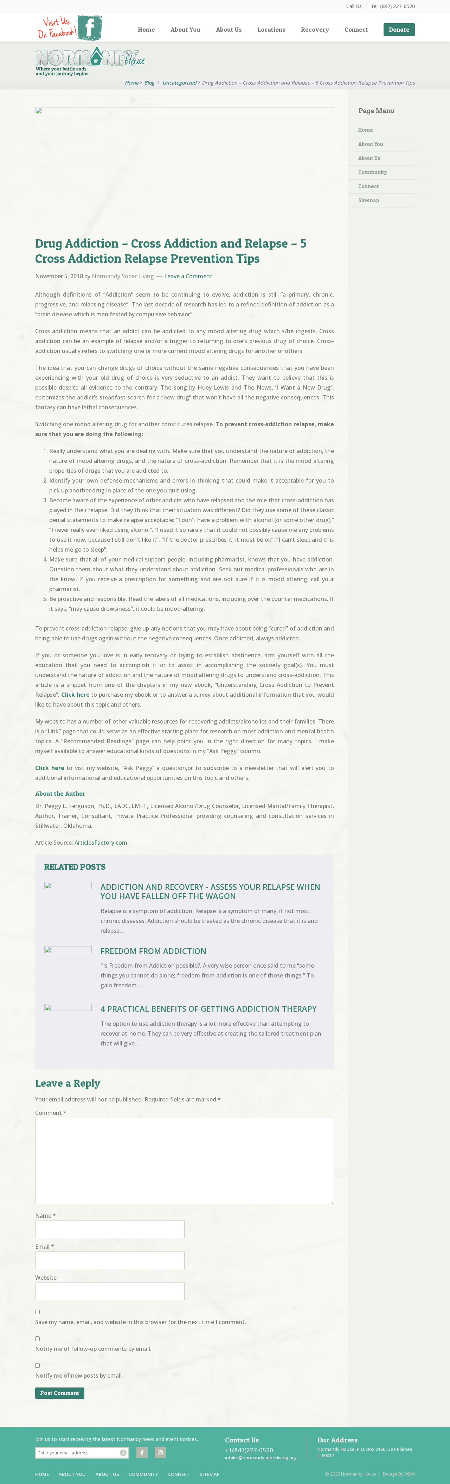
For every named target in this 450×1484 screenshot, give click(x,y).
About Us (369, 158)
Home (365, 129)
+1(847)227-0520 (249, 1450)
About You (370, 144)
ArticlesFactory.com (101, 842)
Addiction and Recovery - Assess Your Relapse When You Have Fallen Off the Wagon (210, 891)
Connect (368, 186)
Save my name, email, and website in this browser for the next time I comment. (140, 1322)
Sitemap (368, 200)
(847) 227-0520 (397, 6)
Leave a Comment (188, 276)
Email (44, 1246)
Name (45, 1215)
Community (372, 172)
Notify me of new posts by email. (79, 1375)
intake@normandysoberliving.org (261, 1457)
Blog (149, 82)
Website (46, 1277)
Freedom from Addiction (153, 950)
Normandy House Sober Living (96, 61)
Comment (50, 1113)
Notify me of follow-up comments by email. (93, 1349)
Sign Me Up (123, 1452)
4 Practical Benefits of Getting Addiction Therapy (209, 1008)
